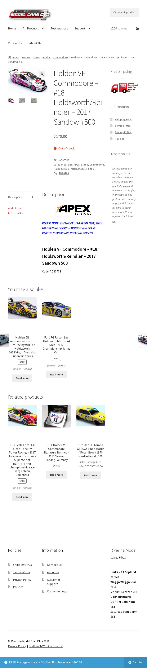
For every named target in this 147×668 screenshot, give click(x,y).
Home (12, 28)
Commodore (60, 57)
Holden (46, 57)
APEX (77, 164)
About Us (35, 43)
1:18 (70, 164)
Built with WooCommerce (46, 646)
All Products (31, 28)
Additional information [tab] (16, 210)
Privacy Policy (123, 132)
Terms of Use (123, 125)
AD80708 (64, 173)
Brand (84, 164)
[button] (42, 74)
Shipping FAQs (123, 119)
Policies (119, 138)
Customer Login (57, 591)
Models (26, 57)
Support (80, 28)
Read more (22, 378)
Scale (91, 168)
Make (36, 57)
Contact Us (15, 43)
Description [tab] (15, 197)
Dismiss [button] (137, 662)
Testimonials (59, 28)
